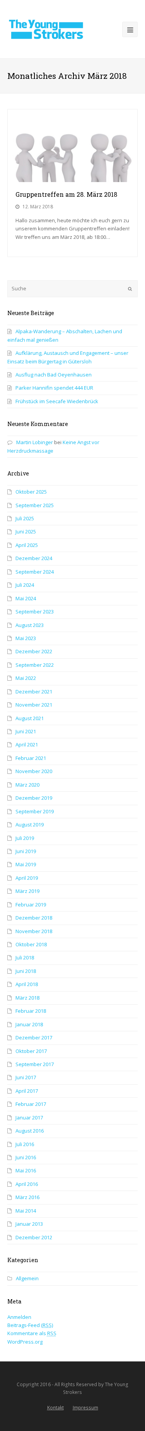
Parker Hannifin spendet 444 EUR (54, 387)
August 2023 (29, 625)
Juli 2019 (24, 838)
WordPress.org (25, 1341)
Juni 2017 (25, 1077)
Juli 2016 (24, 1144)
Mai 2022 (25, 678)
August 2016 (29, 1130)
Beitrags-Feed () (30, 1325)
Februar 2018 (30, 1010)
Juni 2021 (25, 731)
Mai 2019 (25, 864)
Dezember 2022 (33, 651)
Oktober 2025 (31, 491)
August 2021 (29, 718)
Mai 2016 (25, 1170)
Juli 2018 (24, 957)
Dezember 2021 (33, 691)
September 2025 (34, 505)
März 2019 (27, 891)
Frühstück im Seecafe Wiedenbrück (56, 401)
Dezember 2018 (33, 917)
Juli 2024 (24, 584)
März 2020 (27, 784)
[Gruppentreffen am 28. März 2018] (73, 145)
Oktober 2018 (31, 944)
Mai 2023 (25, 638)
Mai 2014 (25, 1210)
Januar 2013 (29, 1223)
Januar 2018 (29, 1024)
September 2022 (34, 664)
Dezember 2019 (33, 797)
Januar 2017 (29, 1117)
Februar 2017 (30, 1104)
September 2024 (34, 571)
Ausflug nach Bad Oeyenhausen (53, 374)
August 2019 (29, 824)
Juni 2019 (25, 851)
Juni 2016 (25, 1157)
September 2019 (34, 811)
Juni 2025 (25, 531)
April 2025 (26, 545)
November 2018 (33, 931)
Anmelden (19, 1316)
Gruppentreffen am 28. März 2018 (66, 194)
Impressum (85, 1407)
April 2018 (26, 984)
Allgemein (27, 1278)
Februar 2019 (30, 904)
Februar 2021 (30, 758)
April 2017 (26, 1090)
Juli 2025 (24, 518)
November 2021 (33, 704)
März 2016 (27, 1197)
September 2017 (34, 1064)
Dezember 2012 (33, 1237)
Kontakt (55, 1407)
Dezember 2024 (33, 558)
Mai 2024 (25, 598)
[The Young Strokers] (46, 28)
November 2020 (33, 771)
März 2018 (27, 997)
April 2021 (26, 744)
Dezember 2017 (33, 1037)
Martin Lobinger (34, 442)
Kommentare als (31, 1333)
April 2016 (26, 1184)
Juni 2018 (25, 971)
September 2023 (34, 611)
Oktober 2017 (31, 1051)
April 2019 (26, 877)
